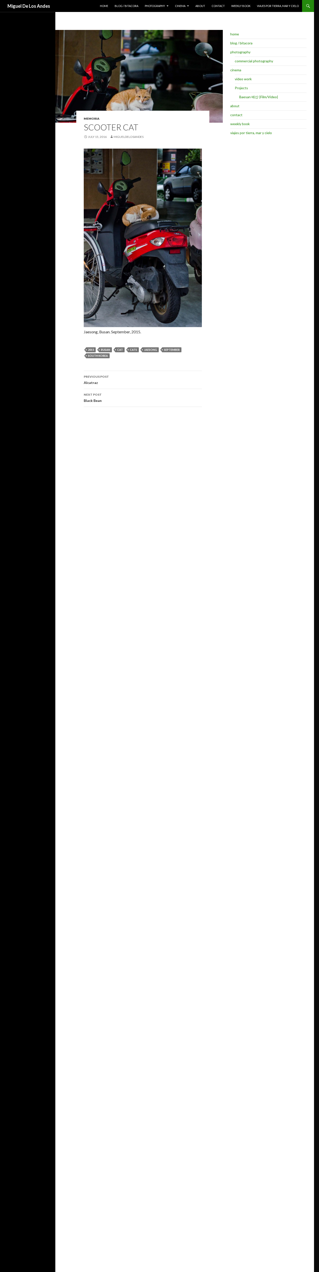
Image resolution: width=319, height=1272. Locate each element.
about (200, 5)
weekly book (240, 5)
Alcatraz (96, 380)
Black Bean (93, 398)
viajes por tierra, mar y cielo (278, 5)
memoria (91, 118)
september (172, 349)
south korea (98, 355)
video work (243, 79)
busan (105, 349)
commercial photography (254, 61)
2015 (91, 349)
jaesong (150, 349)
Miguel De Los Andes (28, 6)
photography (155, 5)
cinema (180, 5)
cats (133, 349)
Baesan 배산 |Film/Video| (258, 97)
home (104, 5)
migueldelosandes (129, 137)
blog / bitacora (126, 5)
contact (218, 5)
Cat (120, 349)
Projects (241, 88)
